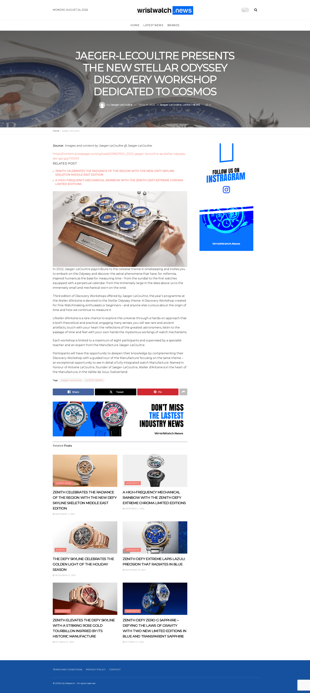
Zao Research (68, 683)
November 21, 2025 (65, 575)
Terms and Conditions (67, 669)
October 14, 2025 (134, 642)
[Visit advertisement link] (120, 419)
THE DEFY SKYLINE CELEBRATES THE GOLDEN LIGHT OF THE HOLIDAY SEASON (83, 564)
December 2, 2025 (134, 508)
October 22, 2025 (64, 642)
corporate (132, 483)
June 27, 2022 (147, 104)
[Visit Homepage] (164, 10)
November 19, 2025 (135, 570)
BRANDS (173, 25)
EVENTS (60, 550)
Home (134, 25)
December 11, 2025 (64, 514)
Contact (115, 669)
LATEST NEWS (153, 25)
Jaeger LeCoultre (121, 104)
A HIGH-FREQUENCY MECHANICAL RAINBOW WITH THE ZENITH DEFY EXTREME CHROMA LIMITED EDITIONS (154, 497)
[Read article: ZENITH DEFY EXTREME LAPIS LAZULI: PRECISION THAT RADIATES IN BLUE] (155, 537)
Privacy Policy (96, 669)
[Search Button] (255, 9)
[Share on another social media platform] (183, 392)
